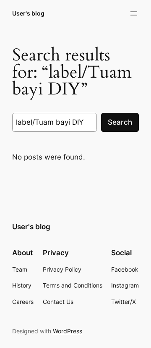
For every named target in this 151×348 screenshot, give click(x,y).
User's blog (28, 13)
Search (120, 122)
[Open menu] (134, 13)
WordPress (67, 331)
